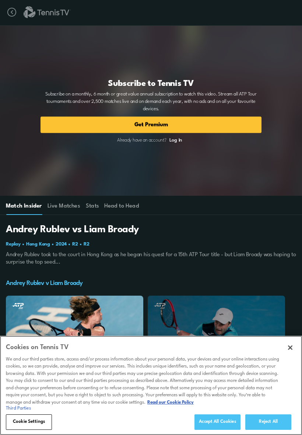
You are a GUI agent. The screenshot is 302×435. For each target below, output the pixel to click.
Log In (175, 140)
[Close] (290, 348)
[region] (151, 385)
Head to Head (121, 206)
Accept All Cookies (217, 422)
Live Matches (63, 206)
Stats (92, 206)
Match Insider (24, 206)
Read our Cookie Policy (170, 402)
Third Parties (18, 408)
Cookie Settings (29, 422)
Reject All (268, 422)
